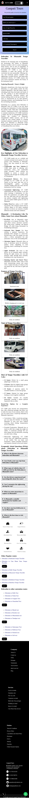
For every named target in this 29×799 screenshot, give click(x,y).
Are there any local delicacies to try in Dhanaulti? (13, 509)
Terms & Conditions (12, 728)
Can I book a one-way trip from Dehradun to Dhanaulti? (13, 461)
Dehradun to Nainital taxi (12, 632)
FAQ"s (8, 739)
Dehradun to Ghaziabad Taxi (13, 601)
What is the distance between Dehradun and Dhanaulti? (12, 454)
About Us (13, 652)
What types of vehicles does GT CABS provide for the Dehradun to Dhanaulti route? (14, 469)
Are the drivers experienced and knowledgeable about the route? (13, 478)
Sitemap (9, 741)
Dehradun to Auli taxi (11, 635)
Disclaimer (9, 736)
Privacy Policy (10, 731)
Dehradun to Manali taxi (12, 610)
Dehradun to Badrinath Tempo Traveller (13, 558)
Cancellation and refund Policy (14, 733)
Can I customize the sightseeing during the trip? (13, 485)
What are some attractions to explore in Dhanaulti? (12, 492)
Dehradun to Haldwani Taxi (13, 630)
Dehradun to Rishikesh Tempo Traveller (13, 580)
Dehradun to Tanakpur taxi (12, 618)
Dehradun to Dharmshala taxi (13, 615)
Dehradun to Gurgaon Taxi (12, 598)
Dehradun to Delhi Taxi (11, 593)
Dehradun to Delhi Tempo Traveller (12, 570)
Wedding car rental (12, 703)
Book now (18, 3)
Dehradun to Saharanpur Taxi (13, 627)
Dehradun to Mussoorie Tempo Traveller (13, 573)
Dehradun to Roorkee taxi (12, 613)
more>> (4, 566)
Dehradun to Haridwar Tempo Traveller (13, 582)
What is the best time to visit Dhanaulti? (12, 516)
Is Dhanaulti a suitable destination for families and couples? (11, 500)
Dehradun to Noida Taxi (12, 596)
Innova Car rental (12, 706)
